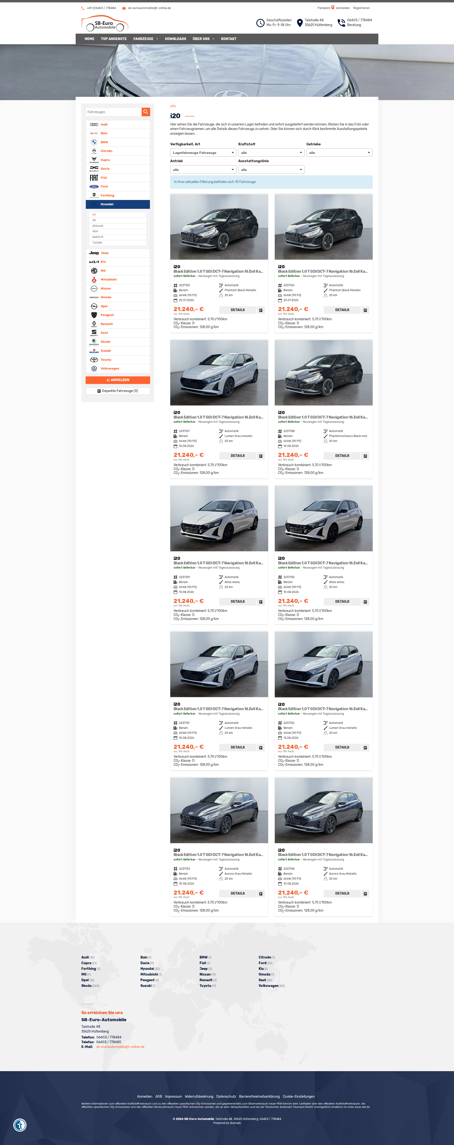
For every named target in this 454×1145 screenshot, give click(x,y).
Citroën (106, 151)
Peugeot (107, 315)
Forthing (107, 195)
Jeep (104, 252)
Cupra (105, 159)
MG (102, 270)
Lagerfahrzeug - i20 (219, 263)
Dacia (104, 168)
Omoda (105, 297)
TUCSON (97, 242)
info (173, 106)
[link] (261, 310)
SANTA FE (97, 237)
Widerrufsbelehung (199, 1097)
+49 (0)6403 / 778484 (101, 8)
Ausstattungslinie (253, 161)
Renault (106, 323)
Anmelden (343, 8)
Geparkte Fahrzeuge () (120, 391)
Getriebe (313, 144)
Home (89, 39)
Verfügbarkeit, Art (185, 144)
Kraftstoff (246, 144)
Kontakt (228, 39)
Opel (104, 306)
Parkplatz (325, 8)
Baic (104, 133)
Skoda (105, 341)
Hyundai (107, 204)
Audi (104, 124)
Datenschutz (226, 1097)
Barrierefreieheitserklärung (259, 1097)
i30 (94, 220)
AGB (158, 1097)
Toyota (105, 359)
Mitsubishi (108, 279)
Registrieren (361, 8)
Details (238, 310)
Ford (104, 186)
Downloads (175, 39)
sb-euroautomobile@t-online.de (149, 8)
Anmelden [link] (120, 380)
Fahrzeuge (143, 39)
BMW (104, 142)
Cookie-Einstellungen (299, 1097)
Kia (103, 261)
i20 (94, 214)
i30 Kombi (97, 226)
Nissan (105, 288)
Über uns (201, 39)
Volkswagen (109, 368)
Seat (104, 332)
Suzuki (105, 350)
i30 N (95, 231)
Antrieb (176, 161)
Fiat (103, 177)
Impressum (173, 1097)
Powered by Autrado (227, 1123)
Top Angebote (114, 39)
